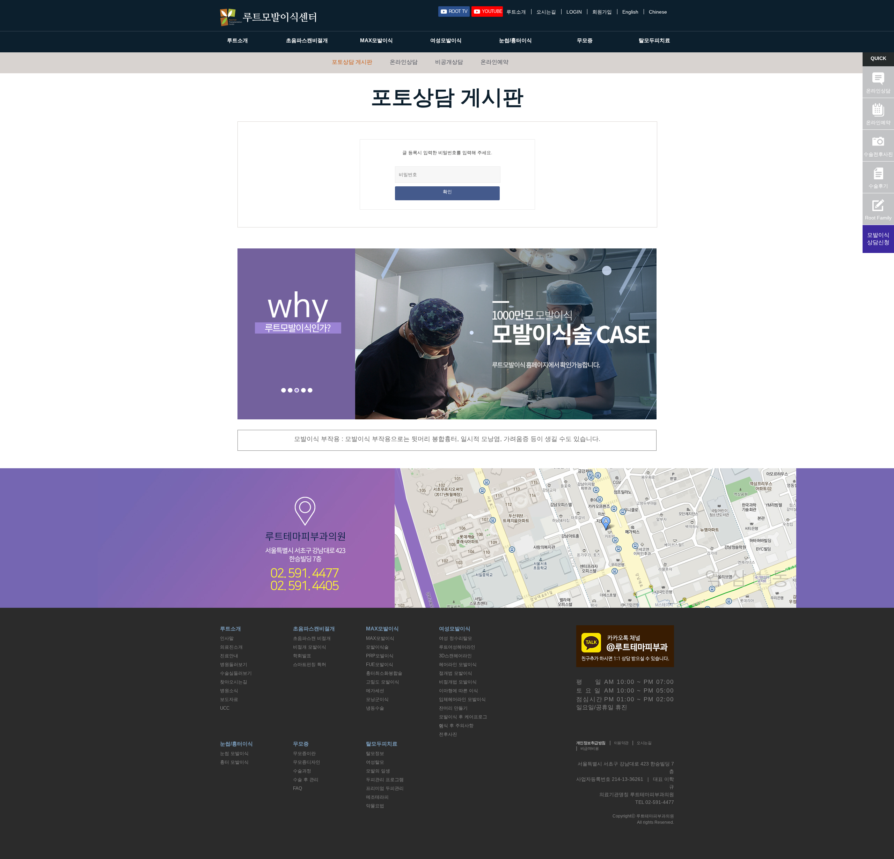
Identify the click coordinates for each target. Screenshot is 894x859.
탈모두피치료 (654, 40)
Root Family (878, 218)
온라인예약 (494, 62)
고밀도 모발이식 (382, 682)
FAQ (297, 788)
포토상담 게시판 (352, 62)
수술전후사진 (878, 154)
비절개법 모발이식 (458, 682)
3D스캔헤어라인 (455, 655)
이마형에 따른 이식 (458, 690)
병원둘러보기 (233, 664)
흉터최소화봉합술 (384, 673)
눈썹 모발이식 (234, 753)
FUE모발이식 (379, 664)
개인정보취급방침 (591, 743)
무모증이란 (304, 753)
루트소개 (516, 12)
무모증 (585, 40)
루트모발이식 (268, 17)
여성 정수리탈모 (455, 638)
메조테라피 (377, 797)
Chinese (658, 12)
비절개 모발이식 (309, 647)
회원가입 (602, 12)
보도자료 (229, 699)
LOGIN (574, 12)
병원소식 (229, 690)
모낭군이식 (377, 699)
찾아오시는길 (233, 682)
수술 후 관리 (305, 779)
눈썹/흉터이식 (515, 40)
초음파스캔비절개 (307, 40)
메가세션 (375, 690)
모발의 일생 (378, 771)
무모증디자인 (306, 762)
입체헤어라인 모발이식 (462, 699)
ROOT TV (458, 11)
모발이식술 (377, 647)
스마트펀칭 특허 (309, 664)
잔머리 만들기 (453, 708)
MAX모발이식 (376, 40)
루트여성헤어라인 (457, 647)
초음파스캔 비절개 (312, 638)
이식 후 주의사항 (456, 725)
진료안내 (229, 655)
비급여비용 (589, 748)
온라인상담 (404, 62)
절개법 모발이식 (455, 673)
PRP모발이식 (380, 655)
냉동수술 (375, 708)
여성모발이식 (446, 40)
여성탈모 (375, 762)
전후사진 (448, 734)
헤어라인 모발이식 (458, 664)
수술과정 (302, 771)
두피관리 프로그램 (385, 779)
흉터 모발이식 (234, 762)
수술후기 (878, 186)
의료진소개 (231, 647)
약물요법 (375, 805)
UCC (224, 708)
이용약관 (621, 743)
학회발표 (302, 655)
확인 (447, 191)
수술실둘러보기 (236, 673)
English (630, 12)
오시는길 (546, 12)
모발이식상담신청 (878, 238)
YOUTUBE (492, 11)
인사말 (227, 638)
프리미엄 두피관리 (385, 788)
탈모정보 (375, 753)
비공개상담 (449, 62)
